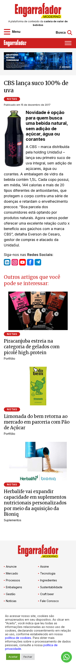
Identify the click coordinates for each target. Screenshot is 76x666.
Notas (12, 98)
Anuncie (11, 566)
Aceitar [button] (13, 656)
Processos (13, 580)
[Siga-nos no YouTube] (22, 262)
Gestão (10, 594)
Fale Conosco (49, 601)
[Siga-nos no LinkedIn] (7, 262)
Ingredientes (48, 580)
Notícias (11, 601)
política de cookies (18, 638)
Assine (44, 566)
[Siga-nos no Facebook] (30, 262)
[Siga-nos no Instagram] (15, 262)
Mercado (12, 573)
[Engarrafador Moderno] (38, 10)
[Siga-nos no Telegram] (38, 262)
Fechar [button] (28, 656)
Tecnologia (47, 573)
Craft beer (47, 594)
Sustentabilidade (51, 587)
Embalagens (14, 587)
